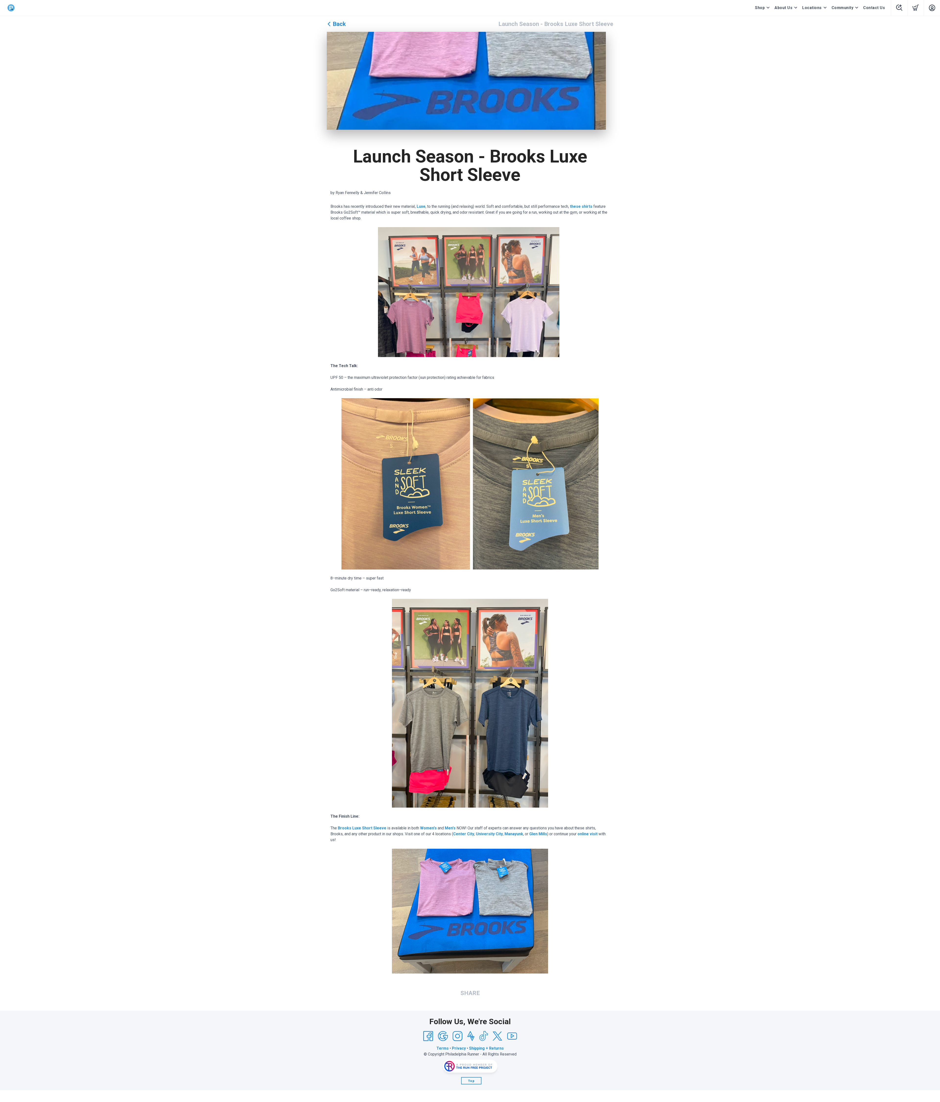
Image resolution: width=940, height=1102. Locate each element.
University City (489, 834)
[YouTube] (512, 1036)
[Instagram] (457, 1036)
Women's (428, 828)
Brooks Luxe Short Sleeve (362, 828)
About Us (783, 7)
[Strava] (471, 1036)
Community (843, 7)
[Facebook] (428, 1036)
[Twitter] (497, 1036)
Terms (442, 1048)
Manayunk (514, 834)
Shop (760, 7)
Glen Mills (538, 834)
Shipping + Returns (486, 1048)
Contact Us (874, 7)
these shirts (581, 206)
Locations (812, 7)
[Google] (442, 1036)
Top (471, 1081)
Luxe (421, 206)
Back (338, 24)
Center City (463, 834)
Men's (450, 828)
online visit (587, 834)
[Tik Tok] (483, 1036)
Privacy (459, 1048)
